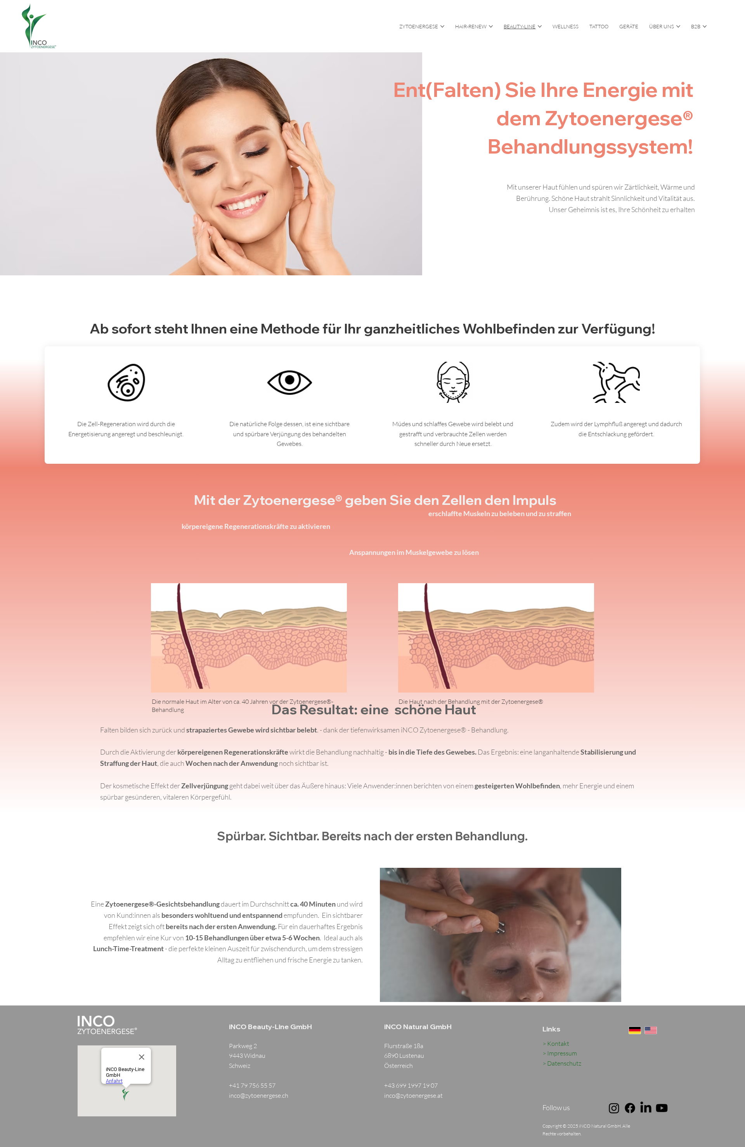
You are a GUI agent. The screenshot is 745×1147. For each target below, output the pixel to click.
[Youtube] (662, 1108)
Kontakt (558, 1043)
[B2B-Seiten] (705, 26)
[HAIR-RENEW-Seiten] (491, 26)
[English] (650, 1030)
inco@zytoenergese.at (413, 1095)
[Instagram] (614, 1108)
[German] (635, 1030)
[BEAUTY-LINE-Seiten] (540, 26)
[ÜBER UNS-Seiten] (678, 26)
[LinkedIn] (646, 1108)
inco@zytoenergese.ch (258, 1095)
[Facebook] (630, 1108)
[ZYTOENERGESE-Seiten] (442, 26)
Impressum (562, 1053)
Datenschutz (564, 1063)
